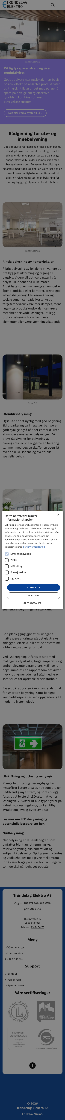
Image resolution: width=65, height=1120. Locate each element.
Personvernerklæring (34, 546)
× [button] (58, 514)
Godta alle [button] (33, 587)
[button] (32, 603)
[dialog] (32, 560)
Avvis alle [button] (33, 595)
